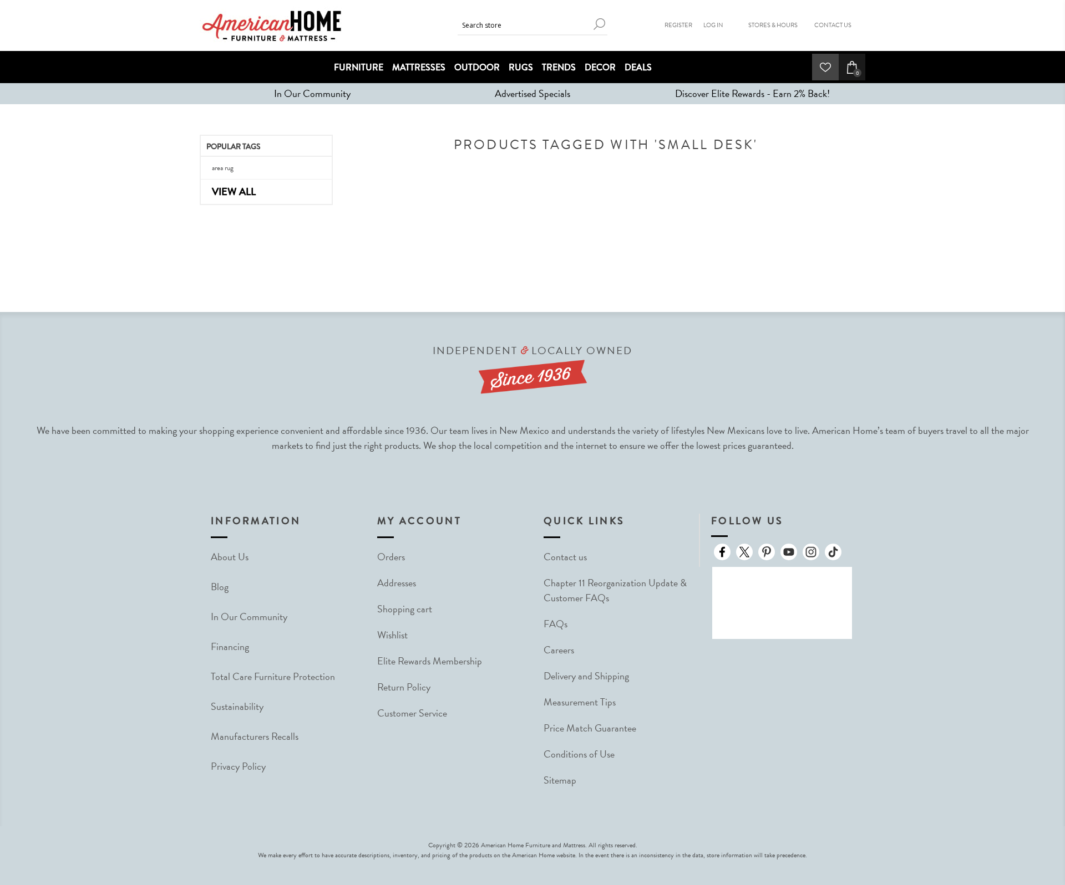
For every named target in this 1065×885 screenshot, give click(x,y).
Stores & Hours (773, 25)
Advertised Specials (532, 93)
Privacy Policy (238, 766)
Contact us (565, 556)
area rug (223, 167)
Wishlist (392, 634)
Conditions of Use (579, 753)
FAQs (555, 623)
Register (678, 25)
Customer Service (412, 712)
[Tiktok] (833, 552)
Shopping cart (404, 608)
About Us (229, 556)
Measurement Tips (580, 701)
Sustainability (237, 706)
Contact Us (832, 25)
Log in (713, 25)
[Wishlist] (825, 67)
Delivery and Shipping (586, 675)
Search (599, 24)
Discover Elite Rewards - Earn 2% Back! (752, 93)
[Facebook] (722, 552)
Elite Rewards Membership (429, 660)
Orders (391, 556)
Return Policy (403, 686)
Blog (220, 586)
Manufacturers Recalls (254, 736)
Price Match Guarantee (590, 727)
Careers (559, 649)
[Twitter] (744, 552)
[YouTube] (789, 552)
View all (234, 192)
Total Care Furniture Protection (273, 676)
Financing (230, 646)
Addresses (396, 582)
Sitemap (560, 780)
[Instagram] (811, 552)
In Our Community (312, 93)
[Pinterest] (766, 552)
